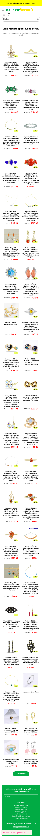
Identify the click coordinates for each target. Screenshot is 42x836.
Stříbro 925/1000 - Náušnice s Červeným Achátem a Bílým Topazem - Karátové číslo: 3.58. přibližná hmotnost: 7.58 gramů (11, 252)
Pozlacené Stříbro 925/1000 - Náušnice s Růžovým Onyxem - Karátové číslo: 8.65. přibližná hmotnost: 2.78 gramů (31, 625)
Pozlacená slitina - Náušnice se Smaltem (11, 323)
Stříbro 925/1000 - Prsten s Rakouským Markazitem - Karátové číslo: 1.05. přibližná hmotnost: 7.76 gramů (30, 661)
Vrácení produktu (21, 807)
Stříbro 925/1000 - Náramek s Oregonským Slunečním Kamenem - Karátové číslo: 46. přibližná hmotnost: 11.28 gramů (31, 551)
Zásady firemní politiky (21, 814)
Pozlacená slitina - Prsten (31, 692)
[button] (2, 9)
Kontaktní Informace (21, 818)
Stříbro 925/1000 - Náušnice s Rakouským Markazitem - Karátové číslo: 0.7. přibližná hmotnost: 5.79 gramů (11, 661)
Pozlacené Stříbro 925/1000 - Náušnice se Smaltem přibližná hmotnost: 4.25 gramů (31, 398)
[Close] (29, 832)
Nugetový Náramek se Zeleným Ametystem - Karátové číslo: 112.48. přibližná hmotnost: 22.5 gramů (31, 140)
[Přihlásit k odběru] (35, 797)
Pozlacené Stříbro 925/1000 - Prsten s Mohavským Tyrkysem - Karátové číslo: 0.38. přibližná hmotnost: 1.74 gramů (31, 476)
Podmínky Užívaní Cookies (21, 816)
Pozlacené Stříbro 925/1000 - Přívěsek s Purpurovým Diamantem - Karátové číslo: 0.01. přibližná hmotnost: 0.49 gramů (11, 66)
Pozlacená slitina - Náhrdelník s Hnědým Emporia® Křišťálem (11, 730)
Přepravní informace (21, 805)
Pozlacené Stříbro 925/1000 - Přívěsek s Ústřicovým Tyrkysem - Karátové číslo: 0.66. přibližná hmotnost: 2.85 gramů (11, 512)
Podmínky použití (21, 812)
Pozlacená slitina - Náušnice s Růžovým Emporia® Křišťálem (31, 761)
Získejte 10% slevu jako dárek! (14, 833)
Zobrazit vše (21, 774)
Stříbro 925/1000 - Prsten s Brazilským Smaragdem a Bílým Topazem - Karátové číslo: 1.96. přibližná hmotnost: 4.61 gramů (11, 105)
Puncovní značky (21, 810)
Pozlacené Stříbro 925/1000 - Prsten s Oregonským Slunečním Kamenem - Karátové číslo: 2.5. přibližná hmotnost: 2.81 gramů (11, 551)
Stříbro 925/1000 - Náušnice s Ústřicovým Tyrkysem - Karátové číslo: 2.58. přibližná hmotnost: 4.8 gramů (11, 586)
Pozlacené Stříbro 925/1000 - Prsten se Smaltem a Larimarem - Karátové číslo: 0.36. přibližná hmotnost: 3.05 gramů (11, 363)
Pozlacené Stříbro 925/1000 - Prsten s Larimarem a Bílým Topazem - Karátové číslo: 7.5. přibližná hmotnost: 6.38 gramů (11, 288)
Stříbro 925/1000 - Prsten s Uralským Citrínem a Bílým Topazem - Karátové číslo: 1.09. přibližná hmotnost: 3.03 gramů (30, 327)
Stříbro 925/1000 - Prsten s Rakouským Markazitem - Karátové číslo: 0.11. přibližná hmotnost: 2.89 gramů (11, 624)
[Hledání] (38, 19)
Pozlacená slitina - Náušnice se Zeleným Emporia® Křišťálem (31, 730)
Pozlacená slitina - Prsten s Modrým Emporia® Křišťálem (11, 761)
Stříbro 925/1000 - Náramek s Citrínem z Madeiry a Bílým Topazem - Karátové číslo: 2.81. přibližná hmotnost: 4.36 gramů (11, 476)
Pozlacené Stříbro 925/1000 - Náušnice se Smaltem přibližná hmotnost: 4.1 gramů (31, 361)
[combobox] (21, 19)
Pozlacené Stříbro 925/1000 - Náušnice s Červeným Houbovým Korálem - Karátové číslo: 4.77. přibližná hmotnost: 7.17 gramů (31, 252)
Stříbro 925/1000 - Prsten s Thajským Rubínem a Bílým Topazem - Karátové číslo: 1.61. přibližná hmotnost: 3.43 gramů (30, 105)
